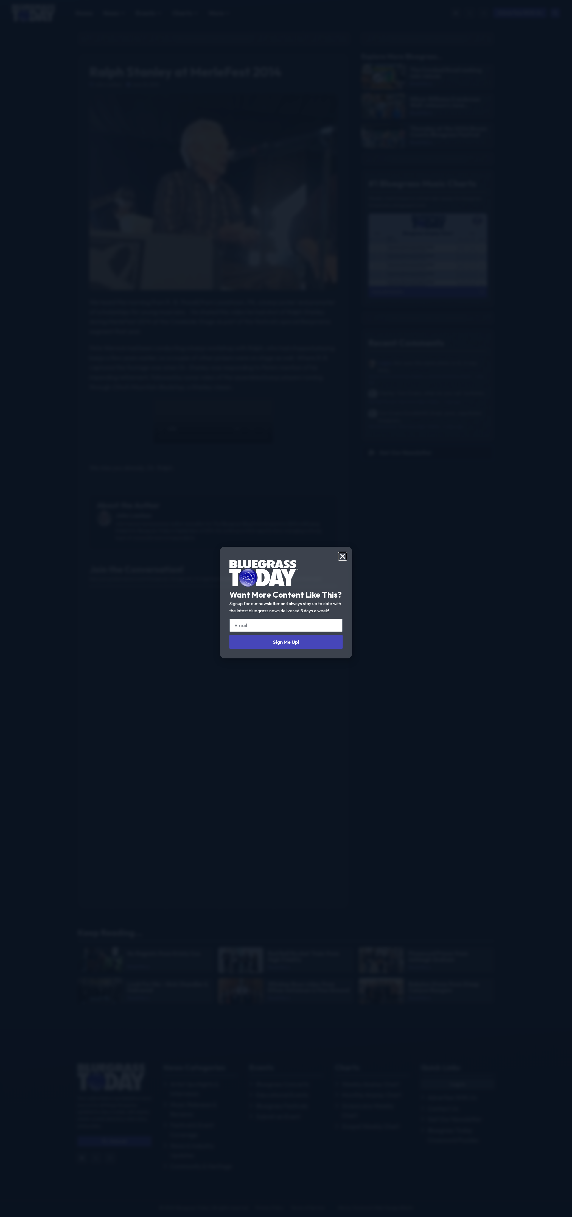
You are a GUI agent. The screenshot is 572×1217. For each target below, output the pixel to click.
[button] (342, 556)
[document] (286, 608)
